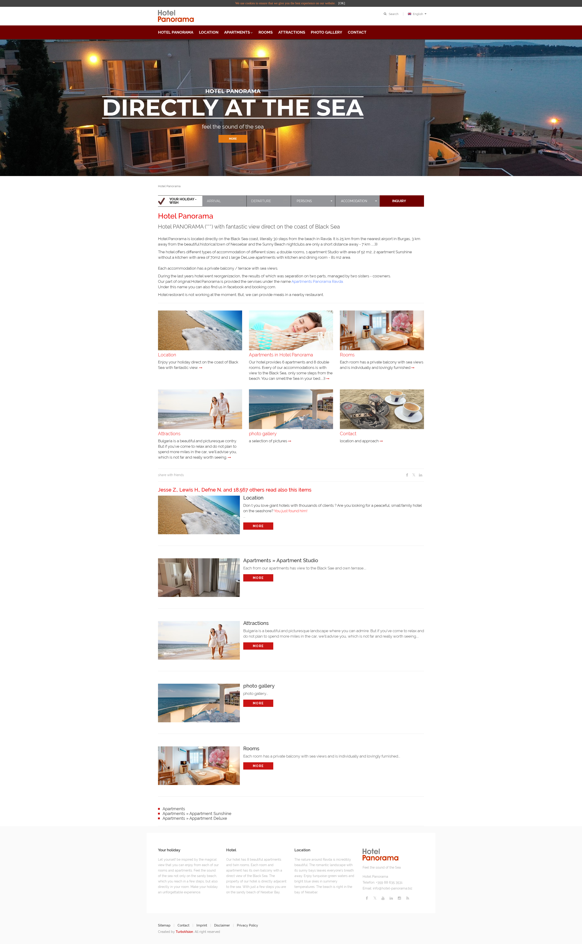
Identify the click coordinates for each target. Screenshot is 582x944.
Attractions (291, 32)
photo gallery (326, 32)
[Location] (200, 368)
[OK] (341, 3)
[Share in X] (413, 475)
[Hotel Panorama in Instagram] (399, 898)
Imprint (201, 925)
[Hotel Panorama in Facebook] (366, 898)
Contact (357, 32)
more (258, 526)
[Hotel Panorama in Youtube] (383, 898)
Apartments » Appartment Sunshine (197, 813)
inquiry (399, 201)
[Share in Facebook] (407, 475)
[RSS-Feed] (407, 898)
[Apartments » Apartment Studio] (199, 576)
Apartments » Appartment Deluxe (195, 818)
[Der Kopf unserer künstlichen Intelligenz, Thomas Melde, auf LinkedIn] (391, 898)
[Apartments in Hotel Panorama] (327, 379)
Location (208, 32)
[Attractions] (229, 457)
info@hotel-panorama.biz (392, 888)
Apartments (237, 32)
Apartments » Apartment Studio (280, 560)
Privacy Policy (247, 925)
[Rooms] (412, 368)
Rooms (265, 32)
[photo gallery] (289, 441)
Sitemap (164, 925)
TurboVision (184, 932)
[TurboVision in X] (374, 898)
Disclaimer (222, 925)
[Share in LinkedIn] (420, 475)
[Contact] (381, 441)
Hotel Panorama (175, 32)
